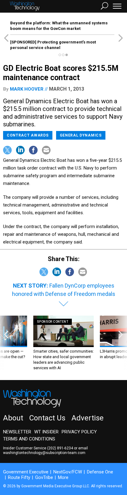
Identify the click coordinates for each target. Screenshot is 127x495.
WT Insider (46, 432)
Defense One (100, 472)
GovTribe (44, 477)
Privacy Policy (79, 432)
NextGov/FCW (67, 472)
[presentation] (6, 343)
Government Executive (25, 472)
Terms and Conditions (29, 439)
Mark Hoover (26, 89)
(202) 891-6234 (60, 448)
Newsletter (17, 432)
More (63, 477)
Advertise (88, 418)
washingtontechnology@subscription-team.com (44, 453)
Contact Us (47, 418)
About (13, 418)
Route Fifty (19, 477)
